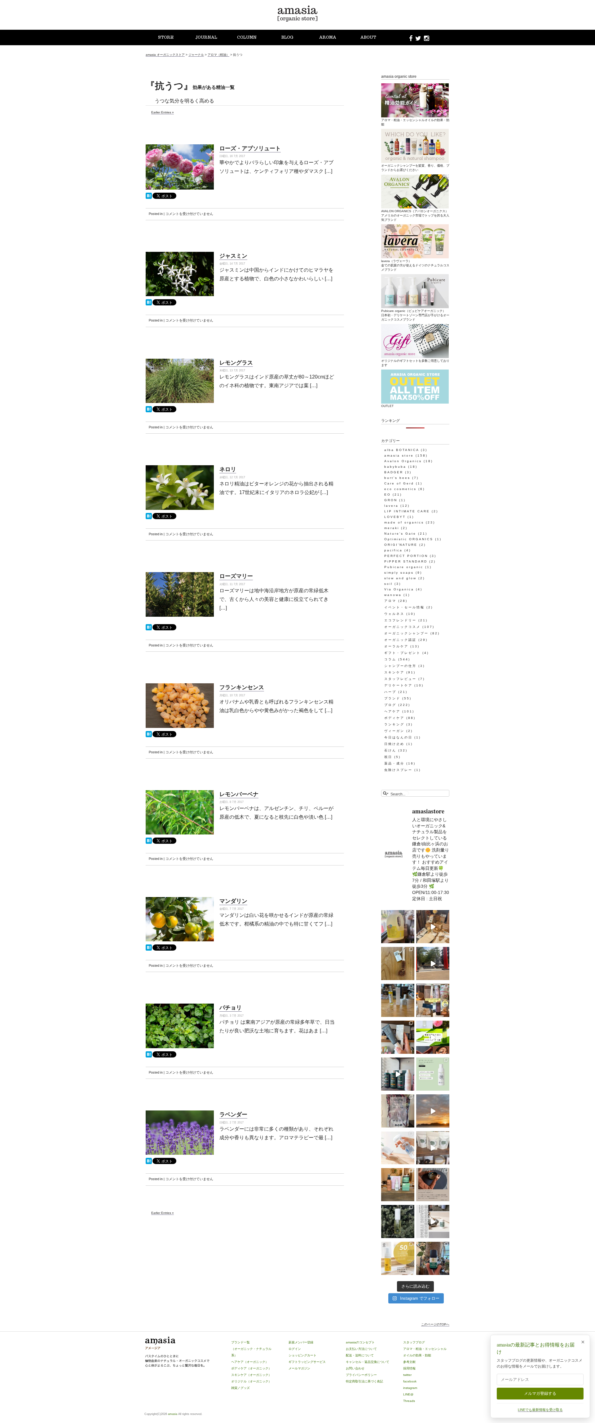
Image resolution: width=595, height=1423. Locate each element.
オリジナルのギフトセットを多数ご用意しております (415, 363)
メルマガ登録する (540, 1393)
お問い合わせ (355, 1368)
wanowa (393, 595)
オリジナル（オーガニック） (251, 1381)
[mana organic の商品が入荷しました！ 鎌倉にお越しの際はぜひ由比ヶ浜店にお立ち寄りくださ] (432, 926)
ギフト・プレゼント (402, 653)
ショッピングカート (302, 1355)
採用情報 (409, 1368)
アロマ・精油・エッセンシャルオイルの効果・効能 (415, 122)
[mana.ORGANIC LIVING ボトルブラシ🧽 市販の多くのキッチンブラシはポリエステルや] (397, 963)
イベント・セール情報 (404, 607)
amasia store (399, 455)
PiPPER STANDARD (405, 561)
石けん (390, 750)
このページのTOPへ (435, 1324)
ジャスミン (233, 256)
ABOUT (368, 37)
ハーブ (390, 692)
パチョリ (230, 1007)
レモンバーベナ (238, 794)
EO (387, 494)
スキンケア (394, 672)
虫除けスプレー (398, 770)
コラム (390, 659)
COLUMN (247, 37)
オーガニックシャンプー (406, 633)
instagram (410, 1388)
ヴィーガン (394, 731)
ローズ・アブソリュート (250, 148)
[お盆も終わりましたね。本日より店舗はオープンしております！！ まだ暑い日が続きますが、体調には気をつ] (432, 1147)
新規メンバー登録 (301, 1342)
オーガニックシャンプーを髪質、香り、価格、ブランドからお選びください (415, 168)
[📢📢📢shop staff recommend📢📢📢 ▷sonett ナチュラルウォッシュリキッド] (397, 926)
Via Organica (399, 589)
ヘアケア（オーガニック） (249, 1362)
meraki (391, 528)
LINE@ (408, 1394)
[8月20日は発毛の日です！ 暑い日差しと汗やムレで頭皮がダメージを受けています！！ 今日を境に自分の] (397, 1074)
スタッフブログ (414, 1342)
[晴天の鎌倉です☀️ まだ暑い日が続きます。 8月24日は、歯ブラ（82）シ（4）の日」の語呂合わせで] (432, 963)
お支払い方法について (361, 1349)
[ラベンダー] (149, 1163)
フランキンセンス (241, 687)
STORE (166, 37)
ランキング (394, 724)
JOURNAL (206, 37)
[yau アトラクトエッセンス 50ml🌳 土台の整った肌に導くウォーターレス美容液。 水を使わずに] (397, 1221)
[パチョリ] (149, 1056)
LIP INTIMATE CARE (407, 511)
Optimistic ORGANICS (408, 539)
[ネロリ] (149, 518)
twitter (407, 1375)
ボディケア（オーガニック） (251, 1368)
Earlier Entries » (162, 112)
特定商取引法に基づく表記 (364, 1381)
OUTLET (387, 406)
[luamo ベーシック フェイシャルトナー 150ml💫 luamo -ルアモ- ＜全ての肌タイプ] (432, 1074)
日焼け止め (394, 744)
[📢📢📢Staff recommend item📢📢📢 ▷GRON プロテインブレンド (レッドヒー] (397, 1110)
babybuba (395, 466)
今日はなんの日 (398, 737)
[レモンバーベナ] (149, 842)
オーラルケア (396, 646)
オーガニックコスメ (402, 626)
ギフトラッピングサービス (307, 1362)
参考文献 (409, 1362)
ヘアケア (392, 711)
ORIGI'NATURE (400, 544)
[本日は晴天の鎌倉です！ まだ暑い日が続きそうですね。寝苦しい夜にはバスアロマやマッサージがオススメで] (432, 1110)
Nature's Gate (400, 533)
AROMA (327, 37)
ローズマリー (236, 576)
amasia (172, 1414)
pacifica (393, 550)
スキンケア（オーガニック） (251, 1375)
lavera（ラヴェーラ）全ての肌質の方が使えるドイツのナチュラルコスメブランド (415, 265)
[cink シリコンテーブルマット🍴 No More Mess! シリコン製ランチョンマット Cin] (432, 1184)
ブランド (392, 698)
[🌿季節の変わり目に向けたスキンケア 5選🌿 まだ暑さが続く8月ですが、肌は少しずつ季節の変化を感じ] (432, 1037)
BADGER (393, 472)
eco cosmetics (400, 489)
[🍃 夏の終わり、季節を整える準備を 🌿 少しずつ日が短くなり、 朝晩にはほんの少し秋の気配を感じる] (397, 1000)
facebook (409, 1381)
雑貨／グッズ (240, 1388)
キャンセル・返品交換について (367, 1362)
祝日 (388, 757)
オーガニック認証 (400, 639)
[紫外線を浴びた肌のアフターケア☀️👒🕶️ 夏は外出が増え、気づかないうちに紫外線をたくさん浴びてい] (397, 1184)
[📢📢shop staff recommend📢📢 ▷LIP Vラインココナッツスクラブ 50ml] (432, 1258)
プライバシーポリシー (361, 1375)
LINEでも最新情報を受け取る (540, 1410)
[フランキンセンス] (149, 736)
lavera (391, 505)
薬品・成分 (394, 763)
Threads (409, 1401)
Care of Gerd (399, 483)
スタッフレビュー (400, 679)
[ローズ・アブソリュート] (149, 197)
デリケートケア (398, 685)
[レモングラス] (149, 411)
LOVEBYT (395, 517)
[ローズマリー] (149, 629)
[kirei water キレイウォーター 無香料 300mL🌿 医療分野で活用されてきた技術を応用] (397, 1147)
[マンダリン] (149, 949)
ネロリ (227, 469)
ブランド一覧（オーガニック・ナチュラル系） (251, 1349)
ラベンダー (233, 1114)
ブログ (390, 705)
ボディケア (394, 718)
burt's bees (397, 477)
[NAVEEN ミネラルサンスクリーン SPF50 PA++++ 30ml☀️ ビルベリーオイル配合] (397, 1258)
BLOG (287, 37)
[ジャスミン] (149, 304)
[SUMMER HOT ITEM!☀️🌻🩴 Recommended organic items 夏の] (432, 1221)
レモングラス (236, 362)
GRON (390, 500)
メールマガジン (299, 1368)
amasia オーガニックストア (165, 54)
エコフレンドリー (400, 620)
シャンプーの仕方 (400, 666)
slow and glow (400, 578)
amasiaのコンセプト (360, 1342)
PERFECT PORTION (406, 556)
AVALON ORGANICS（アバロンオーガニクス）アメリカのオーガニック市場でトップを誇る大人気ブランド (415, 215)
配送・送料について (360, 1355)
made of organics (404, 522)
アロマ (390, 600)
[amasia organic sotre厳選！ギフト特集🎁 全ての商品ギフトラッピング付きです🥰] (432, 1000)
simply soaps (399, 572)
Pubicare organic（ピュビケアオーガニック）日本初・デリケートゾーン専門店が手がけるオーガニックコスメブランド (415, 315)
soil (388, 583)
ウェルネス (394, 613)
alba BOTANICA (401, 450)
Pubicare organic (403, 567)
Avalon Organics (403, 461)
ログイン (295, 1349)
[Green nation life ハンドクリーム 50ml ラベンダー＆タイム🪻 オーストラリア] (397, 1037)
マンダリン (233, 901)
